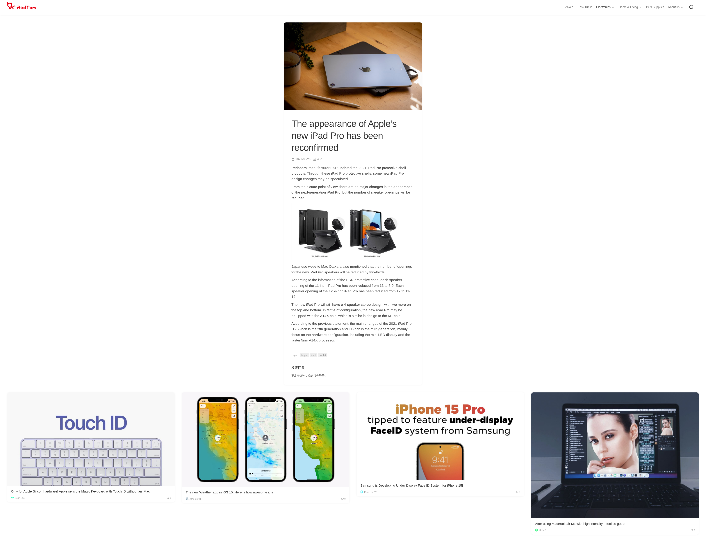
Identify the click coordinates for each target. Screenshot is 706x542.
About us (674, 7)
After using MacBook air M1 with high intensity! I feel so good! (580, 524)
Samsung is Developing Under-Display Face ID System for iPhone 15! (411, 485)
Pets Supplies (655, 7)
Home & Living (628, 7)
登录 (322, 375)
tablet (323, 355)
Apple (304, 355)
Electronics (603, 7)
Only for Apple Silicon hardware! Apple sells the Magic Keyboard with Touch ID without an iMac (80, 491)
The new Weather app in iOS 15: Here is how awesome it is (229, 492)
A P (319, 159)
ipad (313, 355)
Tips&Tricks (584, 7)
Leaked (568, 7)
